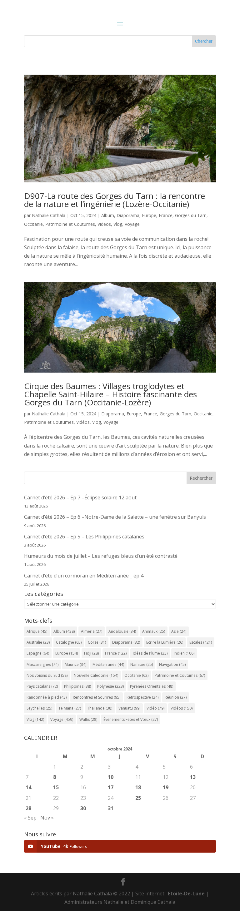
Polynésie (110, 686)
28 (28, 808)
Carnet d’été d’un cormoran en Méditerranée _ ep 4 (83, 575)
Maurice (75, 664)
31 (110, 808)
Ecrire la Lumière (164, 642)
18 (138, 787)
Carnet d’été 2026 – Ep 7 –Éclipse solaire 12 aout (80, 497)
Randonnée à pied (47, 697)
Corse (97, 642)
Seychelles (39, 708)
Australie (38, 642)
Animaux (153, 631)
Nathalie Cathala (48, 215)
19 (165, 787)
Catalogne (69, 642)
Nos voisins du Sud (47, 675)
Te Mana (69, 708)
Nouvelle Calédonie (96, 675)
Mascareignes (42, 664)
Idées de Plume (150, 653)
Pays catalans (42, 686)
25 (138, 798)
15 (56, 787)
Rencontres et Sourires (96, 697)
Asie (178, 631)
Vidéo (155, 708)
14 (28, 787)
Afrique (37, 631)
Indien (184, 653)
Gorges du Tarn (191, 215)
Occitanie (33, 224)
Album (107, 215)
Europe (149, 215)
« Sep (30, 817)
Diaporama (128, 215)
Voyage (132, 224)
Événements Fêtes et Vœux (130, 719)
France (165, 215)
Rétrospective (142, 697)
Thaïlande (99, 708)
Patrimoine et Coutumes (70, 224)
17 (110, 787)
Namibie (141, 664)
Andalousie (122, 631)
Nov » (47, 817)
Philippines (77, 686)
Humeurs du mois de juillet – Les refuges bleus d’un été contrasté (101, 555)
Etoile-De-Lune (186, 893)
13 (193, 777)
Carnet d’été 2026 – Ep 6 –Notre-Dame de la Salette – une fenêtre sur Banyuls (115, 516)
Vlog (117, 224)
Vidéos (104, 224)
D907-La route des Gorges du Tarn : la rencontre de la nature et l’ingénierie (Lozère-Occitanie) (114, 200)
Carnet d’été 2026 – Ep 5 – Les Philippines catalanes (84, 536)
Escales (200, 642)
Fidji (91, 653)
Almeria (91, 631)
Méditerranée (108, 664)
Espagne (38, 653)
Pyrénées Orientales (151, 686)
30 (83, 808)
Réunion (176, 697)
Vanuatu (129, 708)
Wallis (88, 719)
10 (110, 777)
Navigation (172, 664)
